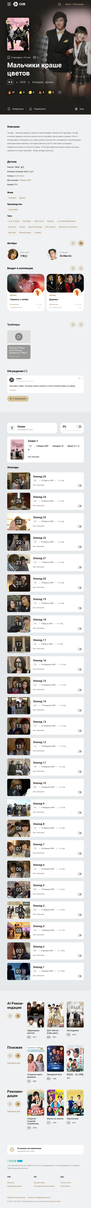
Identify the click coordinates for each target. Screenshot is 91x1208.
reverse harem (25, 233)
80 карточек (14, 304)
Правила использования (16, 1197)
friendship (27, 221)
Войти (67, 4)
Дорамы (53, 299)
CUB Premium (65, 1186)
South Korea (19, 176)
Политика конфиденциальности (39, 1197)
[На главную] (19, 4)
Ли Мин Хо (65, 256)
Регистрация (78, 4)
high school (39, 221)
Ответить (12, 390)
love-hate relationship (66, 221)
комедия (37, 82)
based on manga (35, 227)
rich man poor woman (68, 227)
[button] (81, 243)
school (22, 227)
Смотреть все (13, 1063)
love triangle (13, 221)
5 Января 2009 (25, 180)
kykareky (13, 295)
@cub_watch (55, 1201)
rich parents (50, 227)
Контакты (11, 1183)
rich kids (12, 233)
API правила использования (44, 1186)
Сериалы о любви (19, 299)
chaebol (38, 233)
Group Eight (13, 210)
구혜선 (23, 256)
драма (49, 82)
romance (12, 227)
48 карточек (53, 304)
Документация (39, 1183)
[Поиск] (59, 4)
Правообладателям (14, 1186)
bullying (50, 221)
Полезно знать (65, 1183)
